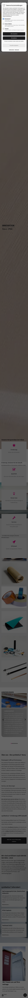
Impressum (17, 49)
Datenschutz (11, 49)
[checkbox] (3, 19)
